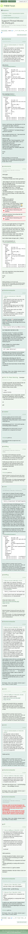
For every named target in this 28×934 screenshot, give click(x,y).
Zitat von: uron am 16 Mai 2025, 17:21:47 (13, 580)
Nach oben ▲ (23, 930)
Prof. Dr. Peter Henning (11, 377)
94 (26, 30)
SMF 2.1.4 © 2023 (10, 932)
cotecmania (7, 39)
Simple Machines (17, 932)
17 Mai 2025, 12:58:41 (6, 826)
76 (16, 30)
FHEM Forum (9, 6)
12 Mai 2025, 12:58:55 (6, 168)
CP (4, 824)
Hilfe (3, 930)
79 (21, 30)
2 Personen (4, 910)
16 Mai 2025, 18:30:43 (6, 727)
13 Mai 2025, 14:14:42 (6, 379)
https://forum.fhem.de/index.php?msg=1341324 (10, 602)
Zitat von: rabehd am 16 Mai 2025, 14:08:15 (14, 775)
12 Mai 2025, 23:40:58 (6, 292)
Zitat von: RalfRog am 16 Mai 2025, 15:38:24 (14, 830)
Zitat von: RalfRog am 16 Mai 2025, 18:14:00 (14, 694)
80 (23, 30)
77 (17, 30)
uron (5, 486)
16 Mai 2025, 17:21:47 (6, 489)
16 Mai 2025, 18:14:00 (6, 577)
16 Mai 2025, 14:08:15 (6, 414)
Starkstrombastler (9, 290)
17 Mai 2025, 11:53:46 (6, 799)
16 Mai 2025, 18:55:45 (6, 772)
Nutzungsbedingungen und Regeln (12, 930)
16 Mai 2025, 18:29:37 (6, 691)
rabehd (6, 412)
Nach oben (3, 918)
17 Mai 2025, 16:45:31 (6, 881)
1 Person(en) (4, 437)
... (14, 30)
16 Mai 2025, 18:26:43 (6, 623)
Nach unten (4, 30)
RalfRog (6, 446)
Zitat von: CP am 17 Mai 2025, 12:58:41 (13, 884)
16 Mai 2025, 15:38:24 (6, 448)
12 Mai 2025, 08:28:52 (6, 41)
